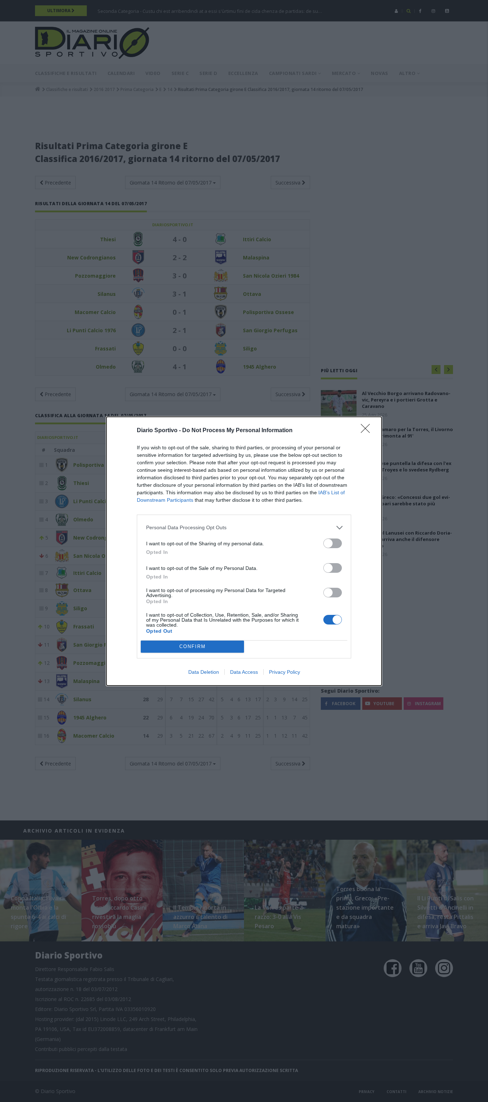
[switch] (332, 543)
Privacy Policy (284, 672)
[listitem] (244, 527)
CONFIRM (192, 646)
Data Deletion (203, 672)
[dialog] (244, 551)
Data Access (244, 672)
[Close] (367, 431)
